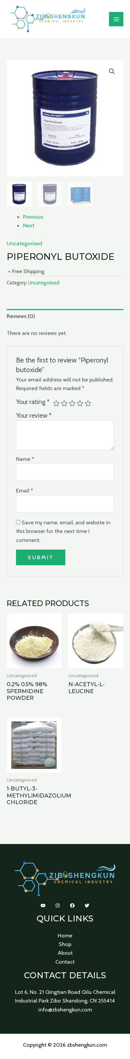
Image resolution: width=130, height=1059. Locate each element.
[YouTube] (43, 905)
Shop (65, 944)
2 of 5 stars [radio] (64, 403)
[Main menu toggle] (116, 19)
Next (28, 225)
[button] (112, 71)
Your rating (33, 402)
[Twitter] (87, 905)
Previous (33, 216)
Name (25, 459)
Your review (34, 415)
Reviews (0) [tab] (21, 316)
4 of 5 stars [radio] (80, 403)
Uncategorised (24, 243)
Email (24, 490)
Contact (65, 961)
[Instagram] (57, 905)
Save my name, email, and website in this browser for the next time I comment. (63, 531)
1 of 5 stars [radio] (56, 403)
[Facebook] (72, 905)
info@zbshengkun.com (65, 1009)
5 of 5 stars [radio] (88, 403)
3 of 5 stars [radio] (72, 403)
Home (65, 935)
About (65, 952)
